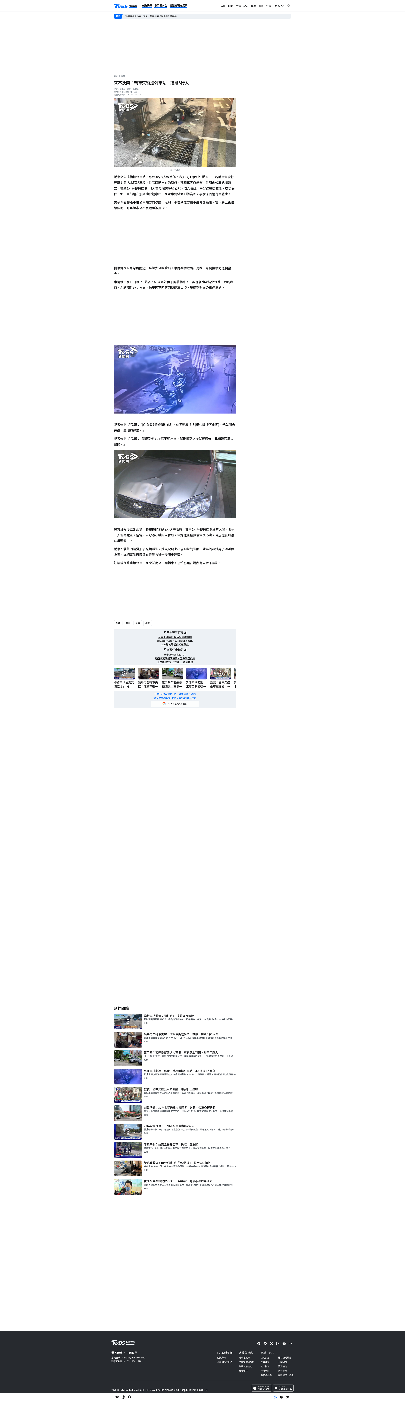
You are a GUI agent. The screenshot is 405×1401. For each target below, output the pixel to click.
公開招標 (282, 1362)
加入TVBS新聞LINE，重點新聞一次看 (174, 698)
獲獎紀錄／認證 (286, 1375)
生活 (238, 6)
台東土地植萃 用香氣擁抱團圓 (175, 637)
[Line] (265, 1343)
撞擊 (147, 623)
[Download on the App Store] (261, 1388)
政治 (245, 6)
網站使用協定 (245, 1366)
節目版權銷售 (284, 1357)
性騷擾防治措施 (246, 1362)
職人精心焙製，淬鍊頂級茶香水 (175, 641)
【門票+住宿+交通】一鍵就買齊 (175, 662)
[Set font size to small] (275, 1397)
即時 (230, 6)
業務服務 (282, 1366)
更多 (278, 6)
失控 (118, 623)
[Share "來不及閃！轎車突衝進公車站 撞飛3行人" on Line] (117, 1397)
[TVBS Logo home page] (125, 6)
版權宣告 (243, 1370)
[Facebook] (259, 1343)
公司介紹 (265, 1357)
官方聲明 (282, 1370)
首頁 (223, 6)
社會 (268, 6)
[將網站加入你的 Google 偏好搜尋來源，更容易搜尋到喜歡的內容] (175, 704)
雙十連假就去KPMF (175, 655)
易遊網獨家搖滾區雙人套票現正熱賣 (175, 658)
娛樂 (253, 6)
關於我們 (221, 1357)
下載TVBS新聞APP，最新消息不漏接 (175, 694)
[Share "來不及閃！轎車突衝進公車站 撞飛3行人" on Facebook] (129, 1397)
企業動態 (265, 1362)
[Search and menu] (288, 6)
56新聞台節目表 (225, 1362)
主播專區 (265, 1370)
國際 (261, 6)
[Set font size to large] (288, 1397)
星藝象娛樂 (266, 1375)
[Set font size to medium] (281, 1397)
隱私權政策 (244, 1357)
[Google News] (290, 1343)
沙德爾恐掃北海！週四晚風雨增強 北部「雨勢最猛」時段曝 (153, 16)
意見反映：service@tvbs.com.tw (128, 1357)
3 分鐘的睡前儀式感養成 (175, 644)
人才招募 (265, 1366)
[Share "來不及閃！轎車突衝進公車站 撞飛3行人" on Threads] (123, 1397)
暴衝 (128, 623)
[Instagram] (278, 1343)
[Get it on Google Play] (283, 1388)
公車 (138, 623)
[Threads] (271, 1343)
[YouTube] (284, 1343)
